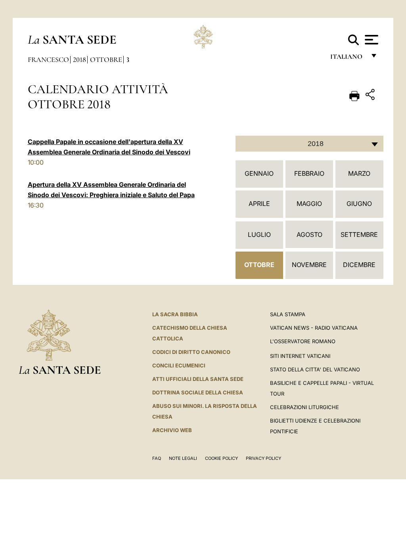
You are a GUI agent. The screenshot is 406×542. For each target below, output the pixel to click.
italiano (347, 58)
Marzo (359, 173)
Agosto (309, 234)
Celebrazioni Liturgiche (304, 407)
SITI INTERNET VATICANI (300, 356)
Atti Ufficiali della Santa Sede (197, 379)
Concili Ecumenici (178, 365)
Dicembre (359, 265)
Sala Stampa (287, 314)
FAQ (156, 458)
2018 (79, 59)
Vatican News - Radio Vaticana (314, 328)
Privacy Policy (263, 458)
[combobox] (309, 144)
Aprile (259, 204)
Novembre (309, 265)
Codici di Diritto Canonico (191, 352)
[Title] (371, 96)
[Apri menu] (370, 39)
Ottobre (106, 59)
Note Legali (183, 458)
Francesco (48, 59)
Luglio (259, 234)
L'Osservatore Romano (302, 341)
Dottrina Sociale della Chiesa (197, 392)
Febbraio (309, 173)
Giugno (359, 204)
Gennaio (259, 173)
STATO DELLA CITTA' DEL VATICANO (315, 369)
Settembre (359, 234)
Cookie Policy (221, 458)
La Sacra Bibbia (175, 314)
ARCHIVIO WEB (172, 430)
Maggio (309, 204)
